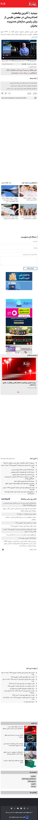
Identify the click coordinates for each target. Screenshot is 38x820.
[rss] (27, 808)
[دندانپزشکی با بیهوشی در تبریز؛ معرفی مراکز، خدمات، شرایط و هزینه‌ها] (30, 755)
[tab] (21, 392)
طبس (29, 93)
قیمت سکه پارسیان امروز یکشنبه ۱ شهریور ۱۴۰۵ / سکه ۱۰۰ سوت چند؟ (17, 673)
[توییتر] (9, 93)
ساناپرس (33, 784)
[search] (2, 4)
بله (20, 73)
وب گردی (33, 723)
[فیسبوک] (5, 93)
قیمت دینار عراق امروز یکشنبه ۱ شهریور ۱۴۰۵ (22, 677)
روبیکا (25, 73)
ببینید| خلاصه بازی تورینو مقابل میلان (24, 481)
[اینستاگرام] (23, 808)
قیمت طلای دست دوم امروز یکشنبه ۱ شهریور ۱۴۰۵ (21, 686)
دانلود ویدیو (5, 61)
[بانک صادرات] (19, 303)
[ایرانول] (19, 331)
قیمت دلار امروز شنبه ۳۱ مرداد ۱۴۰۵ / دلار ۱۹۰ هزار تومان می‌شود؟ (19, 692)
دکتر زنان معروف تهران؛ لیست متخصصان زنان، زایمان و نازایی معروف (13, 728)
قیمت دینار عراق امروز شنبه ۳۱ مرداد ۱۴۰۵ (23, 695)
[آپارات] (10, 808)
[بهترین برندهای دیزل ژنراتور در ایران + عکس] (30, 764)
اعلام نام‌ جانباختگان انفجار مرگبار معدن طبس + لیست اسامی (21, 89)
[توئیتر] (13, 808)
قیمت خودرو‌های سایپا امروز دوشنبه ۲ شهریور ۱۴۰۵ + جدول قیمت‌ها (18, 488)
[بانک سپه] (19, 321)
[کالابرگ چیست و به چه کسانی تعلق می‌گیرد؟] (30, 738)
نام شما (35, 241)
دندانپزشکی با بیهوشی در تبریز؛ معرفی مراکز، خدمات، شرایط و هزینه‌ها (13, 753)
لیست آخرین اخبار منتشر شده (8, 458)
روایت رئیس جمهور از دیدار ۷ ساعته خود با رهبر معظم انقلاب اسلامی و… (19, 384)
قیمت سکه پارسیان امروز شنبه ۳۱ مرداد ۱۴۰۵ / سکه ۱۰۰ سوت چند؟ (18, 680)
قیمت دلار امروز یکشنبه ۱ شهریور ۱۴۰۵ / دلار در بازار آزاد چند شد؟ (18, 698)
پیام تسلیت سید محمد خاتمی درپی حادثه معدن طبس (23, 83)
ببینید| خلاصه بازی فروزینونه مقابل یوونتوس (22, 472)
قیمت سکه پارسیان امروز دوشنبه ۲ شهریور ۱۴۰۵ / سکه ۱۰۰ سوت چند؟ (17, 466)
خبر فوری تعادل (32, 781)
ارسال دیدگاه (30, 268)
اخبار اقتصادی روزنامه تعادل (29, 779)
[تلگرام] (2, 93)
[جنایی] (19, 340)
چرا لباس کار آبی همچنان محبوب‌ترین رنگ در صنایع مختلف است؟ (13, 744)
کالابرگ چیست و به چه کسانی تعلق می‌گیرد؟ (14, 736)
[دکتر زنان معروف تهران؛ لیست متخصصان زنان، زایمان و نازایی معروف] (30, 730)
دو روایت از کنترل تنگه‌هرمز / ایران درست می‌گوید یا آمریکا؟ (18, 463)
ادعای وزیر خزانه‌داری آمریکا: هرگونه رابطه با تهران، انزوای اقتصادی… (19, 484)
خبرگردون (33, 776)
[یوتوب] (17, 808)
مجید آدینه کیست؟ (29, 702)
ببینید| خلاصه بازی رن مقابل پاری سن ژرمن (22, 470)
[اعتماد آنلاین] (32, 4)
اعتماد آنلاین (12, 812)
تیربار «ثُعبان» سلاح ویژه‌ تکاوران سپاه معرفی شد (22, 689)
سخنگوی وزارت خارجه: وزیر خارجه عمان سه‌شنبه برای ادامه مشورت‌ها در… (19, 493)
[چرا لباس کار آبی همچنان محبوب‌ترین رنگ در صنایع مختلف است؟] (30, 747)
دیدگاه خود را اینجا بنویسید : (29, 254)
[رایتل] (19, 312)
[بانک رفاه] (19, 349)
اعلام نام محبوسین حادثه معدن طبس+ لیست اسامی (23, 86)
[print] (23, 64)
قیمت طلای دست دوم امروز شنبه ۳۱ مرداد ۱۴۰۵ (21, 684)
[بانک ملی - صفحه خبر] (19, 276)
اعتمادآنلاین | (33, 67)
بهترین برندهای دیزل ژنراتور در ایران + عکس (13, 761)
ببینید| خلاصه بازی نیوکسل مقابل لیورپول (23, 475)
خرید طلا (33, 786)
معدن (35, 93)
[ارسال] (25, 64)
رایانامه (35, 248)
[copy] (35, 97)
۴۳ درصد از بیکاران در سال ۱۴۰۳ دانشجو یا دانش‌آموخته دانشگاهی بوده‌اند (19, 478)
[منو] (4, 4)
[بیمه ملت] (19, 285)
